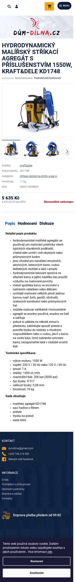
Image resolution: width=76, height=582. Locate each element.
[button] (67, 151)
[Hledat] (9, 6)
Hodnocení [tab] (27, 223)
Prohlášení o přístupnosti (16, 484)
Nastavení (36, 561)
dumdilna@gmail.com (20, 448)
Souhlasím (37, 573)
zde (49, 552)
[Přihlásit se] (16, 6)
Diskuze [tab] (46, 223)
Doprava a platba (12, 493)
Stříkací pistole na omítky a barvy (38, 176)
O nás (5, 479)
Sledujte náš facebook (20, 459)
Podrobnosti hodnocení (47, 78)
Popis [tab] (10, 223)
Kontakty (7, 498)
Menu (66, 5)
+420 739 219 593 (18, 453)
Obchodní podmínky (13, 489)
